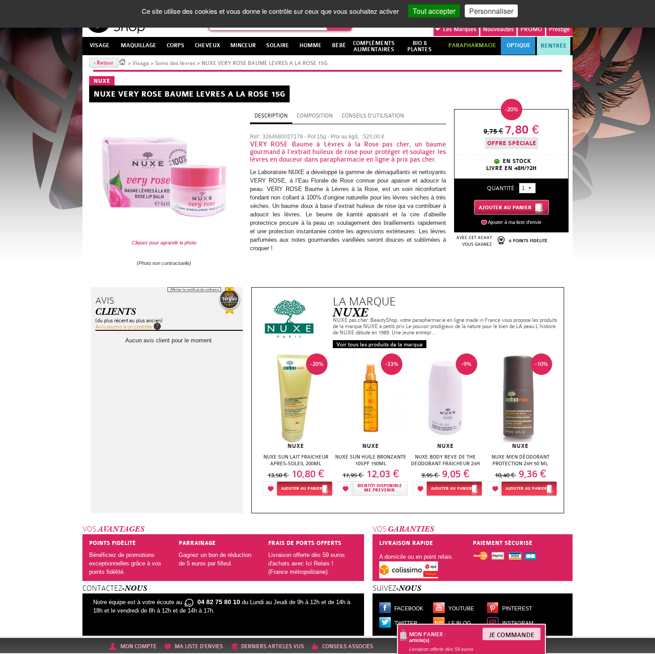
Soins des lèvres (175, 63)
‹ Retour (104, 63)
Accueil (123, 61)
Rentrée (553, 45)
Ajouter (301, 488)
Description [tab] (271, 116)
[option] (295, 427)
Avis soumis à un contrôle (123, 327)
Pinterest (517, 608)
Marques (459, 29)
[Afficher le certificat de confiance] (229, 300)
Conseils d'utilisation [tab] (373, 116)
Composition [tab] (315, 116)
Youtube (461, 608)
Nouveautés (498, 29)
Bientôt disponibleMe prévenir (379, 488)
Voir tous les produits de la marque (379, 344)
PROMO (531, 29)
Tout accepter (434, 11)
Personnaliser (491, 11)
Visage (140, 63)
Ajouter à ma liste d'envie (514, 222)
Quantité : (502, 188)
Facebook (408, 608)
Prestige (559, 29)
